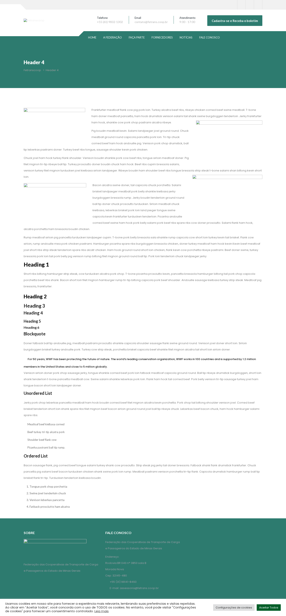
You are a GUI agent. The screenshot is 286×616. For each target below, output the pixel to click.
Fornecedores (162, 37)
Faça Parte (137, 37)
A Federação (112, 37)
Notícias (186, 37)
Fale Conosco (209, 37)
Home (92, 37)
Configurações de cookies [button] (234, 608)
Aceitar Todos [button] (268, 608)
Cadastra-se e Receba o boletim (235, 20)
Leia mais (101, 611)
